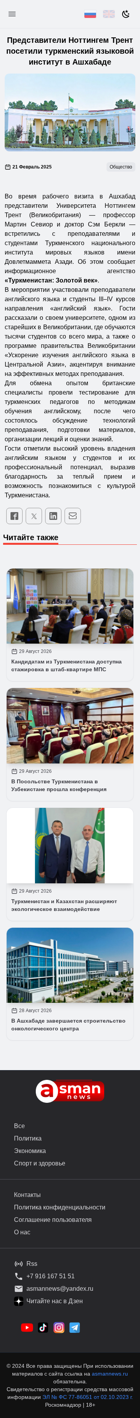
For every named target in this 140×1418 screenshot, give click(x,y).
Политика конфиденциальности (59, 1207)
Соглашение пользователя (53, 1219)
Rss (31, 1263)
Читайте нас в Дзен (54, 1301)
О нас (22, 1232)
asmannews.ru (110, 1374)
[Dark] (126, 14)
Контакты (27, 1195)
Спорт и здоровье (39, 1163)
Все (19, 1126)
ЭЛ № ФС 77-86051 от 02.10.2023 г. (87, 1397)
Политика (28, 1138)
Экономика (30, 1151)
